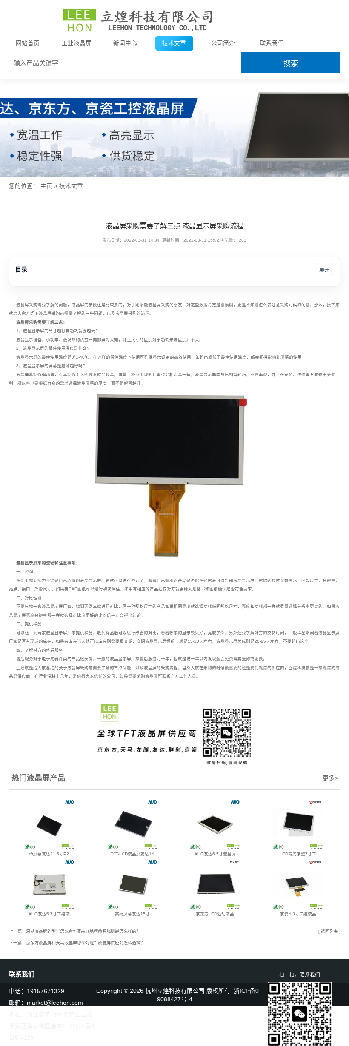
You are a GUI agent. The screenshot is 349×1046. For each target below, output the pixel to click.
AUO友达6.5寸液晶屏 (215, 854)
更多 (330, 778)
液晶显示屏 (33, 330)
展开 (324, 270)
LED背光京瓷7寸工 (298, 854)
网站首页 (28, 43)
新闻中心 (125, 43)
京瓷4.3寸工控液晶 (298, 914)
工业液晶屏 (77, 43)
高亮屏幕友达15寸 (132, 914)
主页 (46, 186)
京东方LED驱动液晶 (215, 914)
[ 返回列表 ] (329, 931)
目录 (332, 1035)
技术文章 (174, 43)
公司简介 (223, 43)
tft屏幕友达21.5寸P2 (49, 854)
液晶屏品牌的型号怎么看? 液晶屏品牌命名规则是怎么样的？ (83, 931)
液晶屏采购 (158, 304)
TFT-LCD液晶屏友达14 (132, 854)
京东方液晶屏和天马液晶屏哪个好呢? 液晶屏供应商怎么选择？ (85, 943)
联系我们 (272, 43)
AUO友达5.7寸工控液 (49, 914)
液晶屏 (22, 304)
